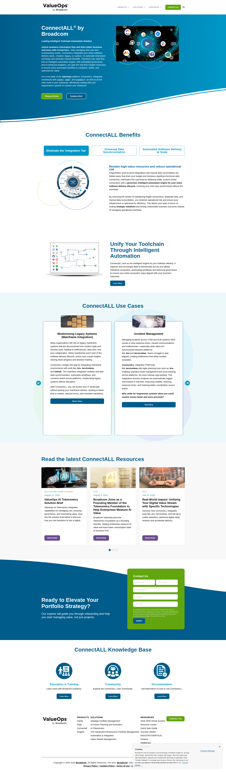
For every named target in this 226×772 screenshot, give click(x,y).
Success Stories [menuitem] (148, 732)
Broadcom (81, 763)
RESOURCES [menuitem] (154, 7)
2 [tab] (113, 550)
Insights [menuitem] (80, 732)
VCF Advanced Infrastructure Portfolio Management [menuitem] (115, 732)
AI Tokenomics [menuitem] (97, 728)
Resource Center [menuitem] (149, 724)
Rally (68, 80)
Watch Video (77, 401)
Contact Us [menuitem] (173, 7)
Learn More (117, 283)
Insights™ (80, 80)
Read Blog (149, 405)
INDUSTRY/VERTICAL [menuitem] (151, 735)
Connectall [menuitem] (82, 728)
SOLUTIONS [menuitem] (138, 7)
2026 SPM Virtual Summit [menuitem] (153, 721)
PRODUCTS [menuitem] (122, 7)
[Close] (219, 746)
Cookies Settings (207, 751)
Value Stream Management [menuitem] (103, 739)
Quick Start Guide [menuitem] (149, 728)
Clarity (60, 80)
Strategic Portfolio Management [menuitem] (105, 721)
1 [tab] (110, 550)
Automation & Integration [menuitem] (102, 735)
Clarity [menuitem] (80, 721)
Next (187, 383)
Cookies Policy (107, 766)
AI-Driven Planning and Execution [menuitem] (106, 724)
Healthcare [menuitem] (146, 743)
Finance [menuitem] (144, 739)
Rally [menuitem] (79, 724)
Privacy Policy (90, 766)
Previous (38, 383)
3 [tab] (116, 550)
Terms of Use (123, 766)
